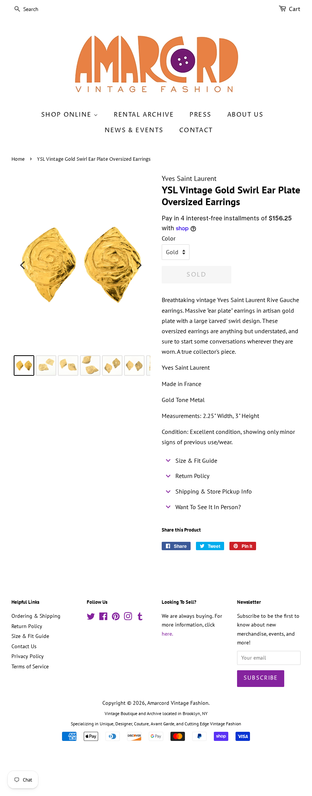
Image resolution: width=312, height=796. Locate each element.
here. (167, 633)
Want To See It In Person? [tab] (208, 507)
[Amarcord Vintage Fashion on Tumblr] (140, 617)
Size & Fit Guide (30, 636)
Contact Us (24, 646)
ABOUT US (245, 115)
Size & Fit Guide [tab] (196, 460)
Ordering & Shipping (35, 615)
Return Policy (26, 626)
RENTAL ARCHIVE (144, 115)
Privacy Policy (27, 656)
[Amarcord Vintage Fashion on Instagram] (128, 617)
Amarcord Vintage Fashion (178, 702)
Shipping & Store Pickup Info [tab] (213, 491)
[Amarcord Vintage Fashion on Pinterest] (115, 617)
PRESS (200, 115)
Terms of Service (30, 666)
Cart (295, 9)
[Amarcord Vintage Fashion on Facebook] (103, 617)
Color (168, 238)
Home (18, 159)
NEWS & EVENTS (134, 130)
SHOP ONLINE (67, 115)
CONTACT (196, 130)
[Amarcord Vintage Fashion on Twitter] (91, 617)
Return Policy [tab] (192, 475)
